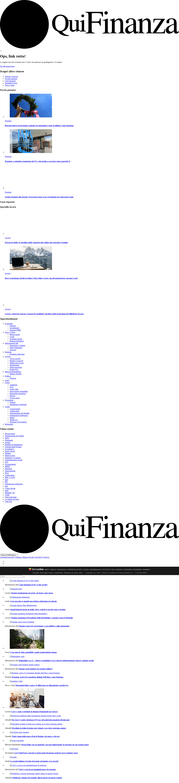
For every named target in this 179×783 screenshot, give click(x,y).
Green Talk (14, 389)
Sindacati (8, 469)
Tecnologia (9, 400)
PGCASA (86, 569)
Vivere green (15, 398)
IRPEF (7, 466)
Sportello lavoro (11, 83)
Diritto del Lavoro (17, 363)
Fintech (12, 402)
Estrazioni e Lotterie (17, 345)
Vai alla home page (7, 66)
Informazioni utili (11, 343)
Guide (7, 407)
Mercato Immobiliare (13, 372)
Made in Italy (10, 456)
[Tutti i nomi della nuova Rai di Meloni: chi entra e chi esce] (92, 732)
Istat (6, 480)
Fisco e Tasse (10, 332)
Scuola (7, 442)
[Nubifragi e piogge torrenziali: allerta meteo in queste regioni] (92, 774)
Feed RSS (38, 557)
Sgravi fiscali (10, 451)
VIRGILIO (53, 569)
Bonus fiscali (15, 334)
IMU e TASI (10, 477)
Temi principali (10, 497)
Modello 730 (10, 493)
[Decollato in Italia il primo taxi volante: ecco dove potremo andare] (92, 724)
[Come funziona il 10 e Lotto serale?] (92, 581)
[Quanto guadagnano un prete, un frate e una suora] (92, 589)
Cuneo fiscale (10, 488)
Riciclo (12, 396)
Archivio (45, 557)
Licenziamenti (10, 464)
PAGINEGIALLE (62, 569)
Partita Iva (14, 420)
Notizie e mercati (11, 76)
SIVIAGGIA (119, 569)
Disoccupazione (16, 367)
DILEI (113, 569)
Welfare (8, 453)
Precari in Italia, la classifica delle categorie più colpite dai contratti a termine (36, 242)
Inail (6, 491)
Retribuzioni (14, 365)
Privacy (51, 572)
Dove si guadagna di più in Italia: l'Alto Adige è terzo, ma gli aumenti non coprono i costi (41, 278)
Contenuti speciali (7, 557)
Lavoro (7, 238)
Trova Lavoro (15, 359)
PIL (6, 482)
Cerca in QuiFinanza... (9, 555)
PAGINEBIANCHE (95, 569)
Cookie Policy (58, 572)
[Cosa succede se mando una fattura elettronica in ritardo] (92, 597)
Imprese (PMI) (15, 330)
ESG (12, 387)
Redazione (9, 424)
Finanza (13, 326)
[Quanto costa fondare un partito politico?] (92, 665)
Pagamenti (9, 440)
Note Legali (43, 572)
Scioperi (13, 350)
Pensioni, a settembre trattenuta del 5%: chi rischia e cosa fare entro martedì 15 (37, 161)
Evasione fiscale (16, 339)
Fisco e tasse (9, 85)
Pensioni (8, 121)
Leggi (12, 337)
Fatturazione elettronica (14, 484)
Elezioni (13, 378)
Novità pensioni (11, 79)
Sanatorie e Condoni (13, 458)
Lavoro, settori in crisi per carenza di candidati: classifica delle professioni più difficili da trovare (44, 314)
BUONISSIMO (137, 569)
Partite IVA (14, 369)
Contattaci (18, 557)
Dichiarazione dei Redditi (19, 413)
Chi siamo (36, 572)
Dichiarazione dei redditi (14, 436)
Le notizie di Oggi (12, 499)
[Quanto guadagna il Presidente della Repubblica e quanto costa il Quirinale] (92, 614)
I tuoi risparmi (10, 81)
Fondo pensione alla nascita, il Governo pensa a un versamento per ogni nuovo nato (39, 197)
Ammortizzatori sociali (13, 460)
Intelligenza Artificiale (18, 404)
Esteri (7, 380)
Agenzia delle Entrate (13, 447)
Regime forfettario (17, 341)
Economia (9, 324)
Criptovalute (14, 411)
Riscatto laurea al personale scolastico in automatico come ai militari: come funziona (39, 126)
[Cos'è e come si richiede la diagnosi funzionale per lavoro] (92, 698)
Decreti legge (10, 434)
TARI (7, 495)
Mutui (12, 418)
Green (7, 383)
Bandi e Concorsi (16, 361)
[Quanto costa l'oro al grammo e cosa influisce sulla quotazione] (92, 622)
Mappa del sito (28, 557)
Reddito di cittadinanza (14, 445)
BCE (7, 473)
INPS (7, 438)
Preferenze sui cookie (71, 572)
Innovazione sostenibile (19, 391)
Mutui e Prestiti (15, 374)
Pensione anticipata (17, 354)
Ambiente (13, 385)
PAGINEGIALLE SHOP (75, 569)
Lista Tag (8, 501)
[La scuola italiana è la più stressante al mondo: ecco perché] (92, 757)
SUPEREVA (146, 569)
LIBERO (46, 569)
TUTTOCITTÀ (106, 569)
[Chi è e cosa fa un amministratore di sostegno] (92, 765)
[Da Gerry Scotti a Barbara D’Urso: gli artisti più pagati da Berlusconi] (92, 716)
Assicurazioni (15, 409)
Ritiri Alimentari (16, 348)
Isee (6, 486)
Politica (8, 376)
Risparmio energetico (18, 394)
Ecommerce (9, 449)
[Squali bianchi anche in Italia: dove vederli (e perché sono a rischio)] (92, 605)
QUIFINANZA (128, 569)
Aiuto (81, 572)
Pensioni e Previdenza (18, 422)
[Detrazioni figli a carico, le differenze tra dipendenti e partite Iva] (92, 681)
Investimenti (14, 328)
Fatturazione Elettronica (19, 415)
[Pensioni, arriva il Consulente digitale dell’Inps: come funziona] (92, 673)
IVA (6, 462)
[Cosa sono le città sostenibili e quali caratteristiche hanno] (92, 639)
